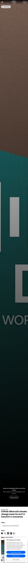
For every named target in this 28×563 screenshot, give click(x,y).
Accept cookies (14, 497)
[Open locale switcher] (2, 560)
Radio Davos (4, 509)
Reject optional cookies (16, 552)
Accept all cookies (16, 555)
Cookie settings (16, 559)
